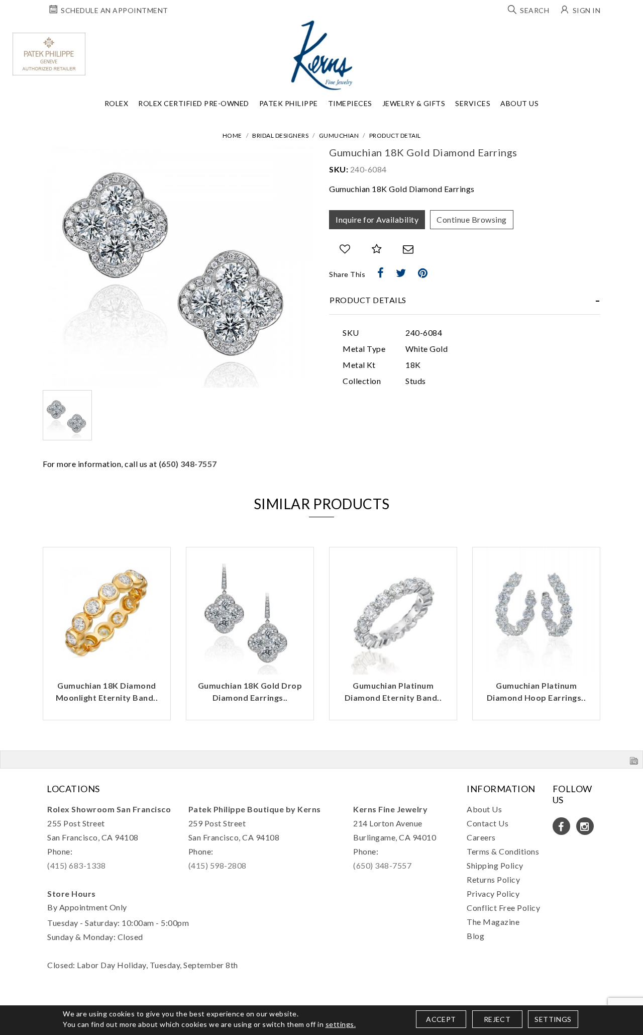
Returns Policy (493, 879)
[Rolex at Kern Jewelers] (630, 33)
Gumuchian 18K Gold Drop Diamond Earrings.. (250, 691)
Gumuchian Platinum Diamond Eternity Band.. (393, 691)
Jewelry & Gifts (414, 103)
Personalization (243, 543)
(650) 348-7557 (188, 463)
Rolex (116, 103)
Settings (552, 1019)
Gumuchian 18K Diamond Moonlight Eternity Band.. (107, 691)
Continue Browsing (472, 219)
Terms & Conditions (503, 851)
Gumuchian (339, 135)
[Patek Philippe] (49, 54)
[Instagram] (585, 826)
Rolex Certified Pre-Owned (193, 103)
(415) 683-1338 (76, 865)
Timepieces (350, 103)
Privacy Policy (493, 893)
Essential (235, 527)
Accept (441, 1019)
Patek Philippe (288, 103)
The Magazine (493, 921)
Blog (475, 935)
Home (232, 135)
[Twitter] (401, 273)
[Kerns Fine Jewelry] (322, 55)
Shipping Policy (495, 865)
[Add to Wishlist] (345, 249)
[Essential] (409, 527)
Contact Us (487, 823)
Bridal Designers (280, 135)
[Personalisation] (409, 543)
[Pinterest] (423, 273)
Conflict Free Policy (503, 907)
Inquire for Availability (377, 219)
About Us (519, 103)
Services (472, 103)
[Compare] (377, 249)
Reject (497, 1019)
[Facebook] (380, 273)
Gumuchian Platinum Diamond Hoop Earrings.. (536, 691)
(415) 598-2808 (217, 865)
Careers (481, 837)
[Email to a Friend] (408, 249)
